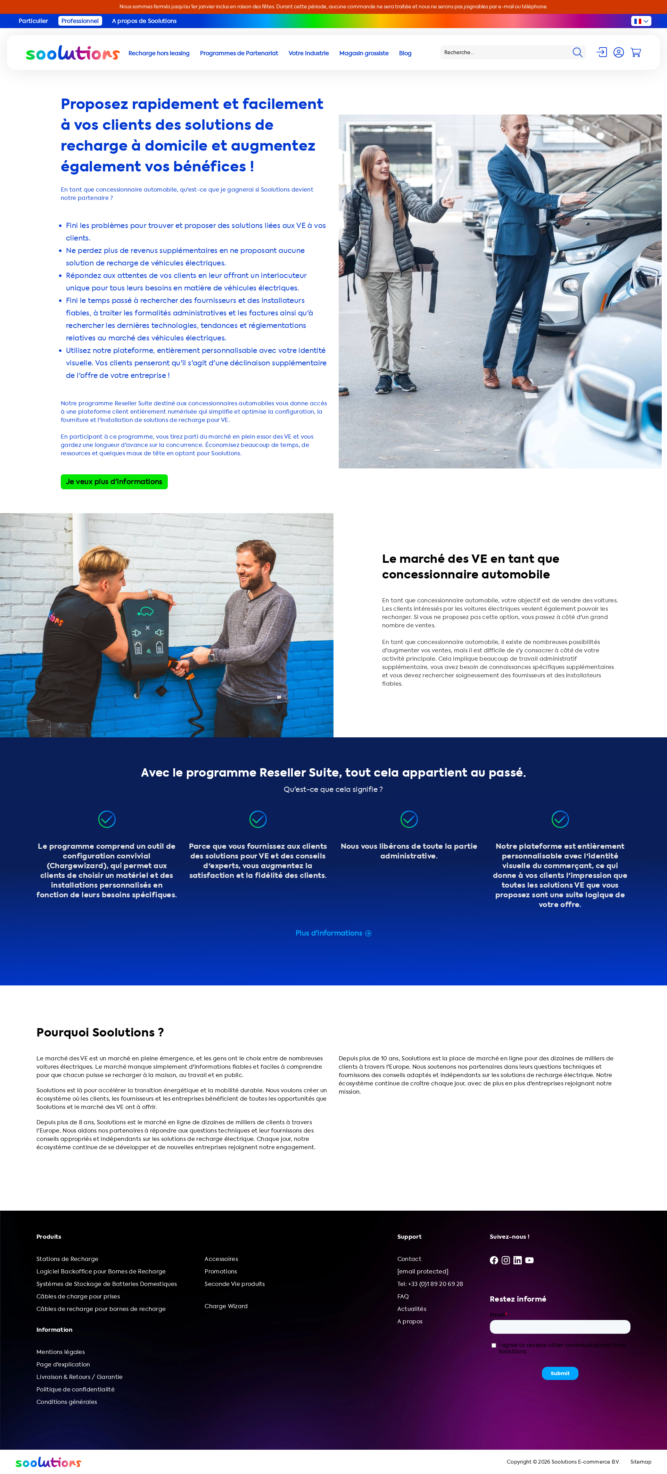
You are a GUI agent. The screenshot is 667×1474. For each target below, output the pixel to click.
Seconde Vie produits (235, 1284)
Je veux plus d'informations (114, 481)
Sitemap (641, 1462)
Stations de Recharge (67, 1259)
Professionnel (80, 21)
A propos (410, 1321)
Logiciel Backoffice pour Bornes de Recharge (101, 1271)
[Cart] (636, 52)
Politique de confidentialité (75, 1389)
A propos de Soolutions (144, 21)
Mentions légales (60, 1352)
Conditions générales (66, 1402)
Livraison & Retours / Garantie (79, 1377)
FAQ (403, 1296)
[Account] (619, 52)
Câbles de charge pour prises (78, 1296)
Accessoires (221, 1259)
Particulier (33, 21)
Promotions (221, 1271)
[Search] (578, 52)
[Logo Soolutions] (73, 52)
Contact (409, 1259)
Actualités (411, 1309)
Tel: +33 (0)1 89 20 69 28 (430, 1284)
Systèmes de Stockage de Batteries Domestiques (106, 1284)
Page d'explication (63, 1364)
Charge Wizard (226, 1306)
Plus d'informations (329, 933)
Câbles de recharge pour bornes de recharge (101, 1309)
